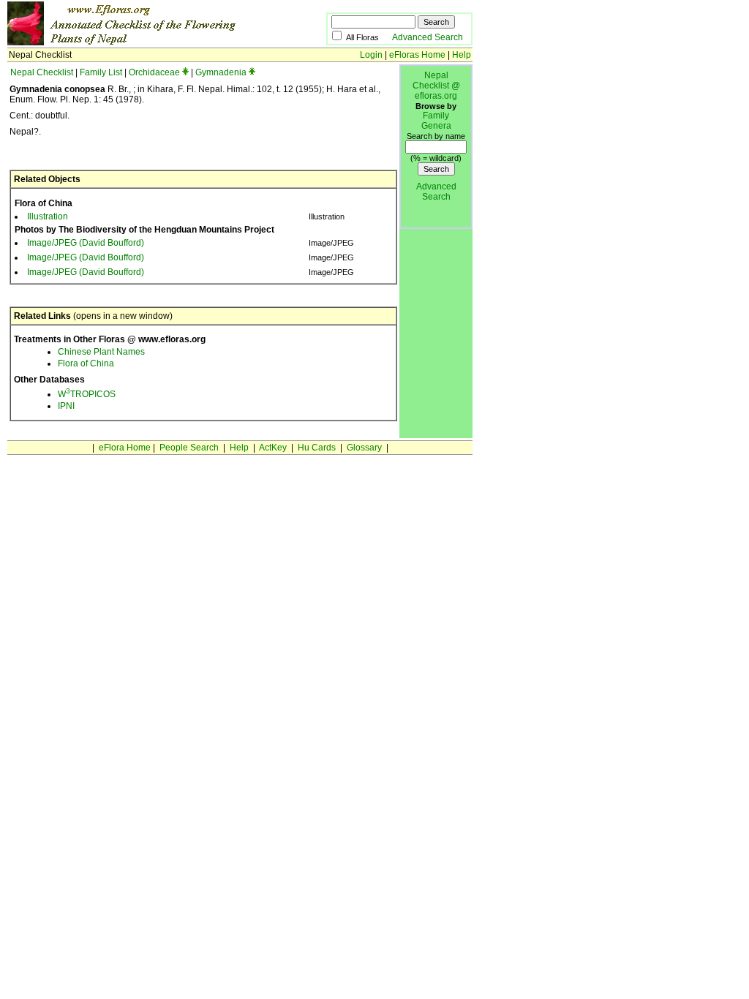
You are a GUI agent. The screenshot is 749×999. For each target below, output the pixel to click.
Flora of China (86, 363)
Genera (436, 126)
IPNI (66, 406)
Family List (101, 72)
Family (436, 115)
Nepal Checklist (41, 72)
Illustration (47, 216)
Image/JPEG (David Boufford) (85, 243)
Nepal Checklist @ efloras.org (436, 85)
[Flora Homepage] (144, 42)
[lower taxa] (185, 72)
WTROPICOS (87, 394)
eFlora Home (125, 447)
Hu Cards (317, 447)
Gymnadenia (220, 72)
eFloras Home (417, 55)
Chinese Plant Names (101, 352)
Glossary (364, 447)
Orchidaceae (154, 72)
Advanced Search (427, 37)
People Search (189, 447)
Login (371, 55)
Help (461, 55)
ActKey (273, 447)
